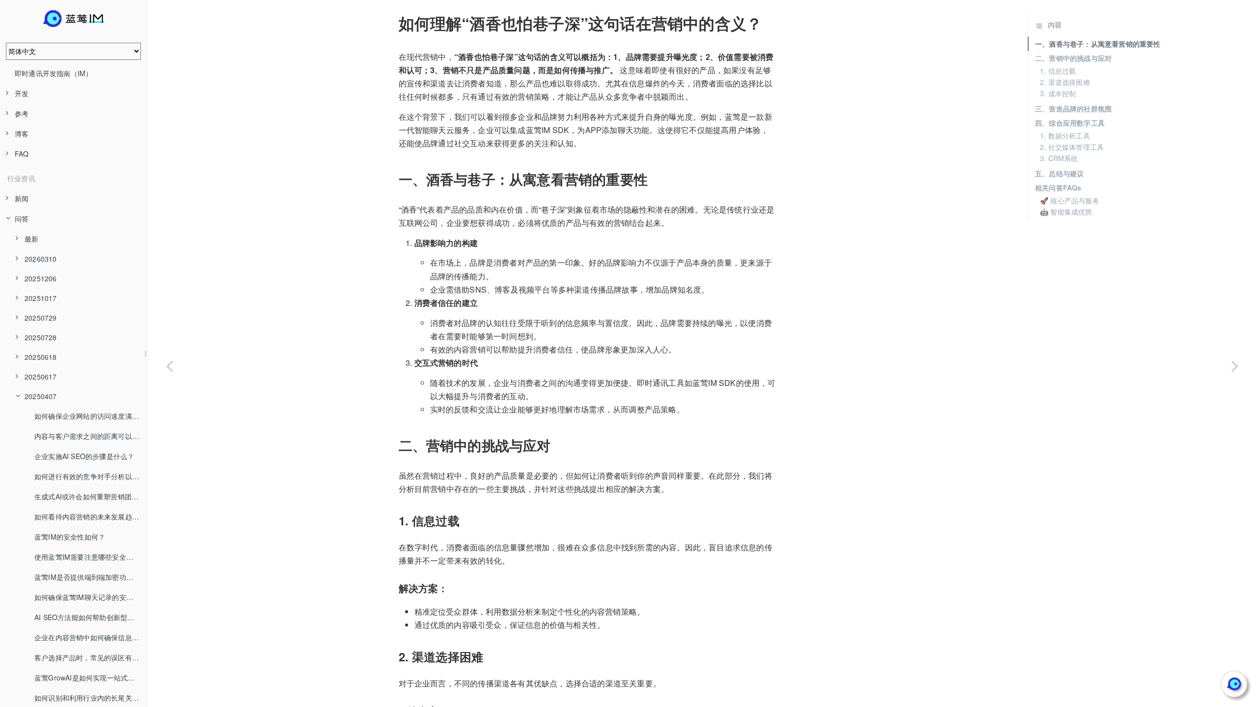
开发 (21, 93)
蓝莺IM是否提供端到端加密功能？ (87, 577)
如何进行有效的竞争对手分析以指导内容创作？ (90, 476)
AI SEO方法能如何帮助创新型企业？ (90, 617)
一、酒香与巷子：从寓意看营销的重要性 (1098, 44)
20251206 (41, 278)
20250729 (41, 318)
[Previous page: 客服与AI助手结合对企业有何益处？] (169, 366)
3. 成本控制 (1058, 93)
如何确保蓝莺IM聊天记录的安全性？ (90, 597)
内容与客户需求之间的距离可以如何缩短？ (90, 436)
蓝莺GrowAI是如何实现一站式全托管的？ (90, 677)
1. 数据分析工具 (1065, 135)
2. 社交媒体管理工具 (1072, 147)
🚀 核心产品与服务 (1069, 200)
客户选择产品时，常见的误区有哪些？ (90, 657)
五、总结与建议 (1059, 173)
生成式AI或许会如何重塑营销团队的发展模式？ (90, 496)
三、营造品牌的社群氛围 (1073, 108)
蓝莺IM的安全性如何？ (69, 537)
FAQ (22, 154)
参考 (21, 113)
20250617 (41, 376)
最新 (31, 239)
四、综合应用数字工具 (1070, 123)
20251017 (41, 298)
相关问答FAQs (1058, 187)
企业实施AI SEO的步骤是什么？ (84, 456)
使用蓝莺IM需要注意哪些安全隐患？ (90, 557)
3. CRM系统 (1059, 158)
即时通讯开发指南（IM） (53, 73)
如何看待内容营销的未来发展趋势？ (90, 516)
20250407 (41, 396)
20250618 (41, 357)
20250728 (41, 337)
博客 (21, 133)
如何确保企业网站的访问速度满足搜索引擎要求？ (90, 416)
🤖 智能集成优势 (1066, 212)
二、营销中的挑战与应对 (1073, 58)
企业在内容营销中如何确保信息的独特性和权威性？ (90, 637)
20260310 (41, 259)
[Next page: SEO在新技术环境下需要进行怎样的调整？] (1235, 366)
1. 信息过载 (1058, 71)
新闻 (21, 198)
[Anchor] (392, 23)
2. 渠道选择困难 (1065, 82)
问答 (21, 218)
